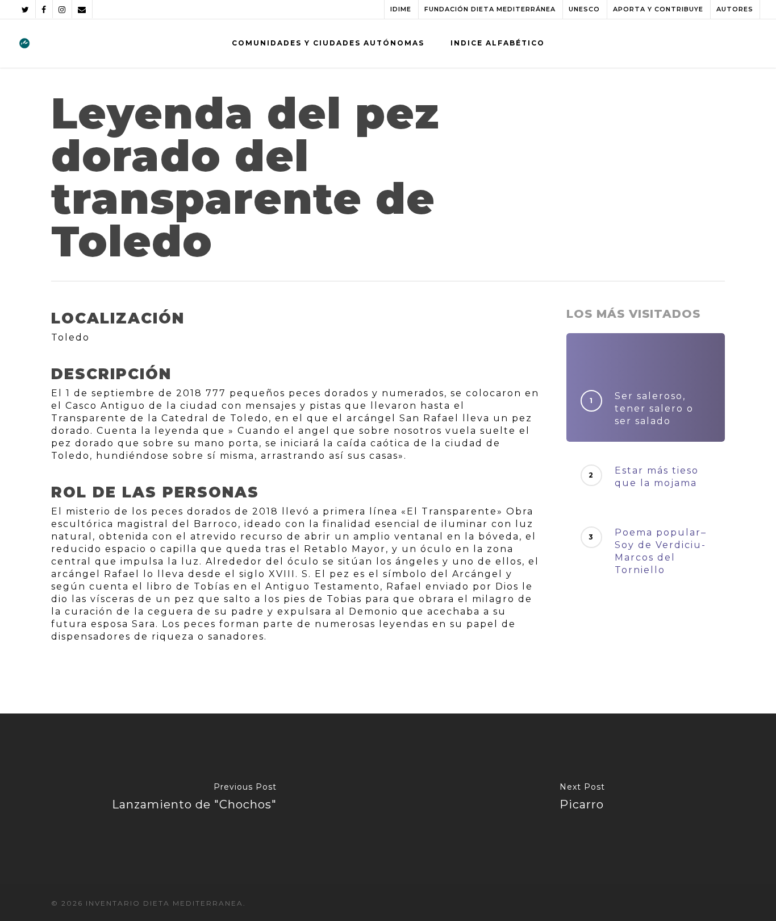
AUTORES (734, 9)
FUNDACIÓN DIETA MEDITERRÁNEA (490, 9)
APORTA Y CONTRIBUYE (658, 9)
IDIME (400, 9)
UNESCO (584, 9)
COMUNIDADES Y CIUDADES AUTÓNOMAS (328, 43)
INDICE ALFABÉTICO (497, 43)
